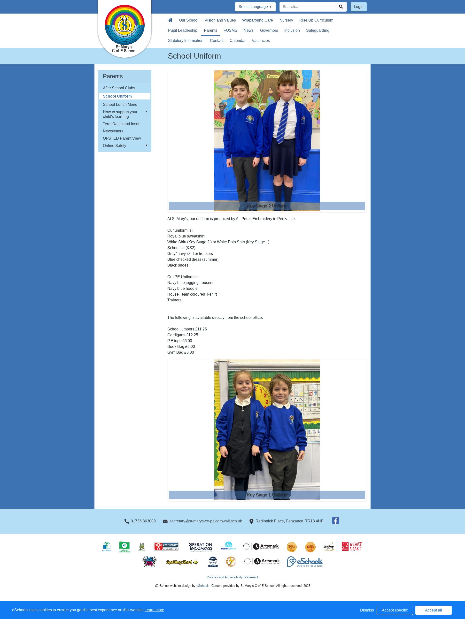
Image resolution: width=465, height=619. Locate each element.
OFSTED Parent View (122, 138)
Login (359, 7)
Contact (216, 40)
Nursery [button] (286, 20)
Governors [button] (269, 30)
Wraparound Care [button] (257, 20)
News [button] (249, 30)
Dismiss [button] (367, 610)
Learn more (154, 610)
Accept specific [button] (395, 610)
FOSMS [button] (230, 30)
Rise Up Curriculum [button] (316, 20)
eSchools (202, 586)
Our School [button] (188, 20)
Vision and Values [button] (220, 20)
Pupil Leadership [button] (182, 30)
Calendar (238, 40)
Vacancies (261, 40)
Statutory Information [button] (185, 40)
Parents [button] (210, 30)
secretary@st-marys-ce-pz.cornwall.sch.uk (206, 521)
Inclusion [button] (292, 30)
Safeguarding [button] (317, 30)
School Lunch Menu (120, 104)
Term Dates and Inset (121, 124)
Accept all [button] (433, 610)
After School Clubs (119, 88)
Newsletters (113, 131)
